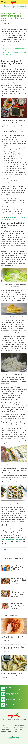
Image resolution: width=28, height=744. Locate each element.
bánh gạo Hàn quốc (18, 539)
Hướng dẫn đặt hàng (5, 729)
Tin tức (7, 5)
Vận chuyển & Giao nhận (6, 731)
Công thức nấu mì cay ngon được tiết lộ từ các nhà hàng (13, 218)
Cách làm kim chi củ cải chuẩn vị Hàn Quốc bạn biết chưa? (12, 637)
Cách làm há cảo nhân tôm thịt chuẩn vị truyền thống (12, 673)
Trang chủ (3, 5)
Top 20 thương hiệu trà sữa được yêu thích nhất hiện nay (19, 567)
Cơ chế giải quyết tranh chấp (20, 727)
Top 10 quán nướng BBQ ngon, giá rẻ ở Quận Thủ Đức (17, 605)
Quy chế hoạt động (18, 729)
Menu (4, 2)
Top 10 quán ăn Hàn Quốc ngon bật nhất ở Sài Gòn (18, 579)
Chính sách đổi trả (4, 727)
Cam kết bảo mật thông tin (19, 725)
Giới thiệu (3, 725)
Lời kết (4, 56)
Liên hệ (15, 731)
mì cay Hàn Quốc (6, 539)
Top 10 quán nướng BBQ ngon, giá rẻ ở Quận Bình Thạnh (17, 592)
